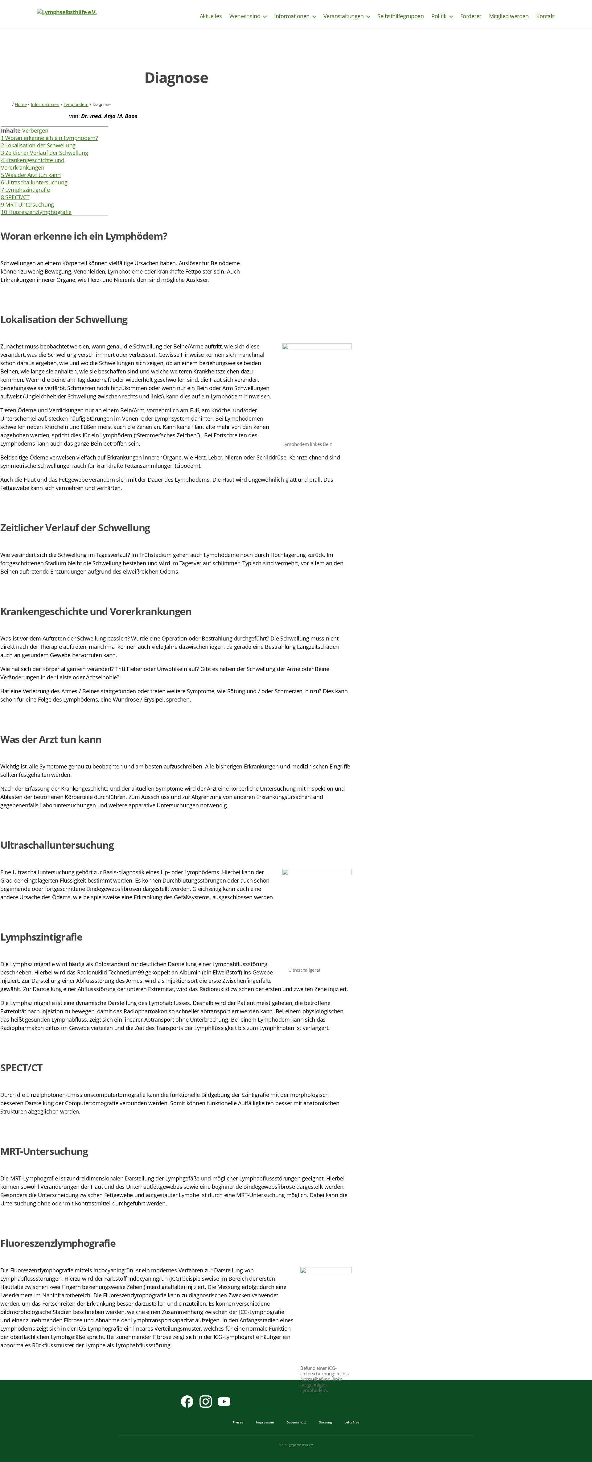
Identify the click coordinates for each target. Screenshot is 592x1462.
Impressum (265, 1422)
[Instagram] (205, 1401)
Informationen (292, 16)
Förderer (470, 16)
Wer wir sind (244, 16)
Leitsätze (352, 1422)
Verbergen (35, 130)
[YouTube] (224, 1401)
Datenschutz (296, 1422)
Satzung (325, 1422)
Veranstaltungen (343, 16)
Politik (438, 16)
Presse (238, 1422)
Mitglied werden (509, 16)
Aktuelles (211, 16)
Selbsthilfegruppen (400, 16)
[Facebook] (187, 1401)
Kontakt (545, 16)
